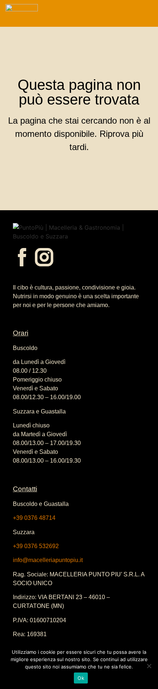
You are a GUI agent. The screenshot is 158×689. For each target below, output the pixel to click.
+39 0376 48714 (34, 518)
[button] (131, 13)
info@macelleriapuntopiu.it (48, 560)
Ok (81, 678)
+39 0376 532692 (36, 546)
